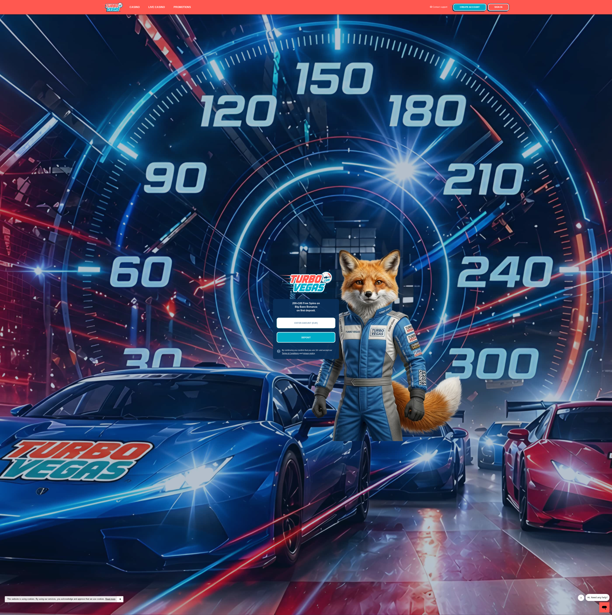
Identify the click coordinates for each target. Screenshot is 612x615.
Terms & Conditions (290, 353)
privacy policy (309, 353)
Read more (110, 599)
